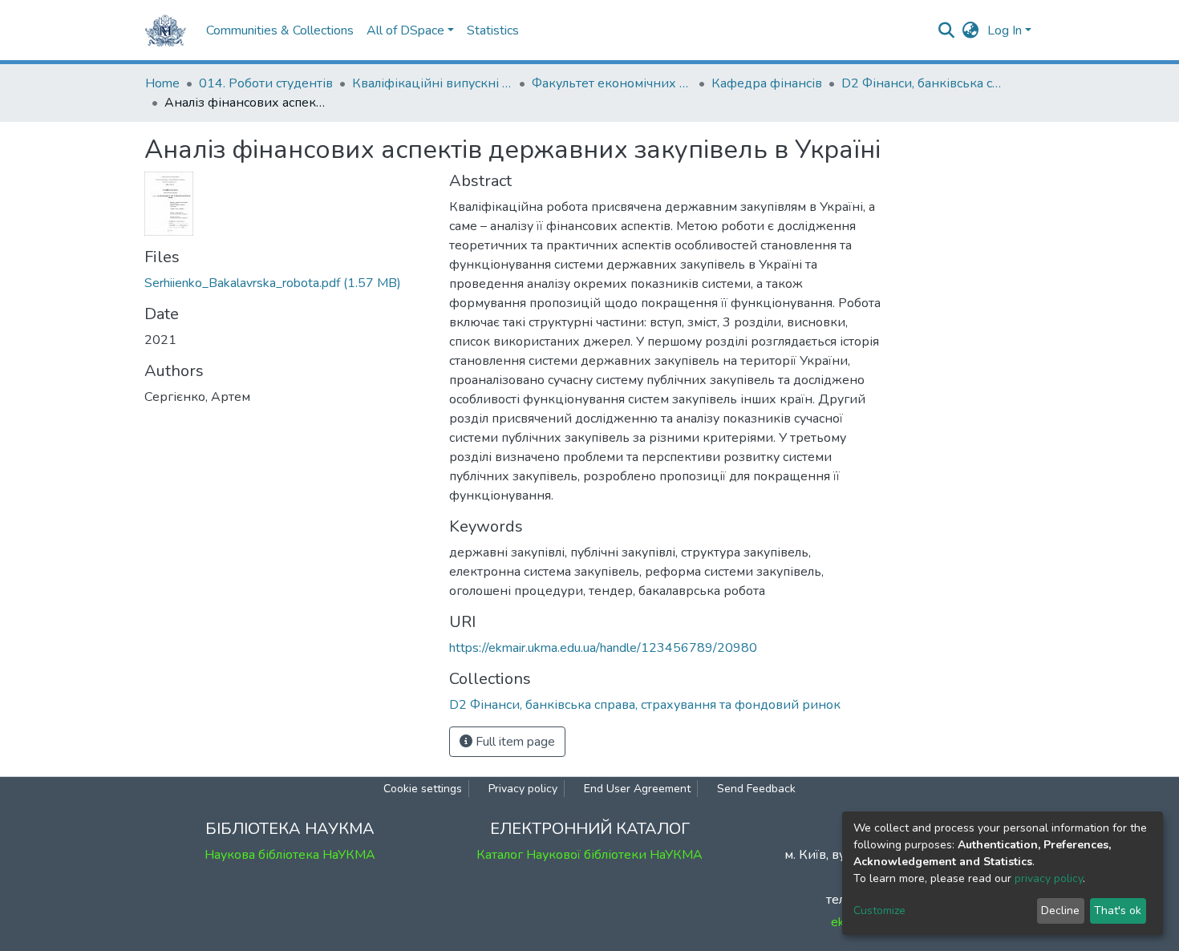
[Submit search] (947, 30)
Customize (879, 910)
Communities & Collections (280, 30)
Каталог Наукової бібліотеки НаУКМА (589, 855)
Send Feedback (756, 788)
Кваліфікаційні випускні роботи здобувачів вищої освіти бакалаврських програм (432, 83)
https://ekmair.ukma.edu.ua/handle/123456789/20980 (603, 648)
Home (162, 83)
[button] (971, 30)
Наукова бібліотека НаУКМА (290, 855)
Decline (1060, 910)
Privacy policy (522, 788)
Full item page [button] (513, 742)
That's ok (1117, 910)
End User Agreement (637, 788)
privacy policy (1049, 878)
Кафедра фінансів (766, 83)
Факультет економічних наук (612, 83)
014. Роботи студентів (266, 83)
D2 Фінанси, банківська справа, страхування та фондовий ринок (921, 83)
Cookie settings (422, 788)
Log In (1004, 30)
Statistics (493, 30)
